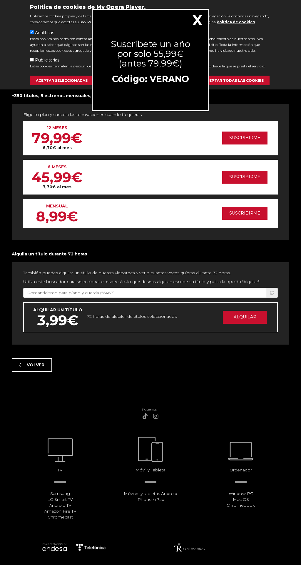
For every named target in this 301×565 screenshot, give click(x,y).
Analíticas (44, 32)
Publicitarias (47, 60)
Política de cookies (236, 22)
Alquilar (245, 317)
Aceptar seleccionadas (62, 80)
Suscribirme (244, 137)
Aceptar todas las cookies (234, 80)
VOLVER (35, 365)
